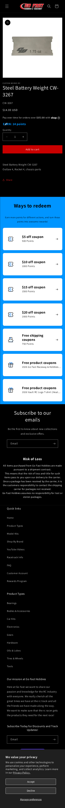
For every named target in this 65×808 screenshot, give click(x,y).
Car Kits (11, 618)
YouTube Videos (15, 549)
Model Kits (13, 533)
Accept (30, 781)
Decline (31, 790)
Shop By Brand (15, 541)
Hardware (12, 642)
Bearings (12, 603)
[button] (7, 6)
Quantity (7, 129)
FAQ (9, 565)
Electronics (13, 626)
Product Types (15, 525)
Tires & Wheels (15, 658)
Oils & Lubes (14, 650)
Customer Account (17, 573)
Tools (10, 666)
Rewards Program (17, 581)
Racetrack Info (15, 557)
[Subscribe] (54, 444)
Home (10, 517)
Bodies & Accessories (18, 611)
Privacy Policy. (21, 772)
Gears (10, 634)
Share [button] (9, 179)
